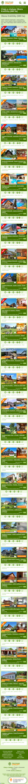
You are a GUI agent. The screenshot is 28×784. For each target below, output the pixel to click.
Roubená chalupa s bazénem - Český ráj (13, 87)
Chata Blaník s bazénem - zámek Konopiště (14, 410)
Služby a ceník (20, 751)
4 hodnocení (24, 176)
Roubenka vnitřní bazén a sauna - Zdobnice (14, 559)
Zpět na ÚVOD (20, 757)
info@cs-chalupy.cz (16, 770)
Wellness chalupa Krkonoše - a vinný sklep (13, 261)
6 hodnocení (24, 28)
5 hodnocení (24, 649)
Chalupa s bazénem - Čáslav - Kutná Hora (13, 38)
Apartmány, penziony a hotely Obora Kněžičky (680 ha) (12, 773)
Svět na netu (12, 775)
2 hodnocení (24, 400)
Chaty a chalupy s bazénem (14, 774)
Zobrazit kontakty (22, 34)
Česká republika (11, 7)
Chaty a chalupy (4, 7)
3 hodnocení (24, 226)
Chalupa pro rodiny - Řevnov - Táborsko (13, 683)
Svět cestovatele (18, 775)
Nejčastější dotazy (7, 752)
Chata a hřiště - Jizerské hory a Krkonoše (13, 111)
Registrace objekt (8, 757)
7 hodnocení (24, 77)
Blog (20, 754)
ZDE (22, 43)
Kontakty (20, 756)
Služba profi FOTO (20, 752)
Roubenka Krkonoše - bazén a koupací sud (14, 161)
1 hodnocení (24, 52)
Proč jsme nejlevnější (7, 751)
